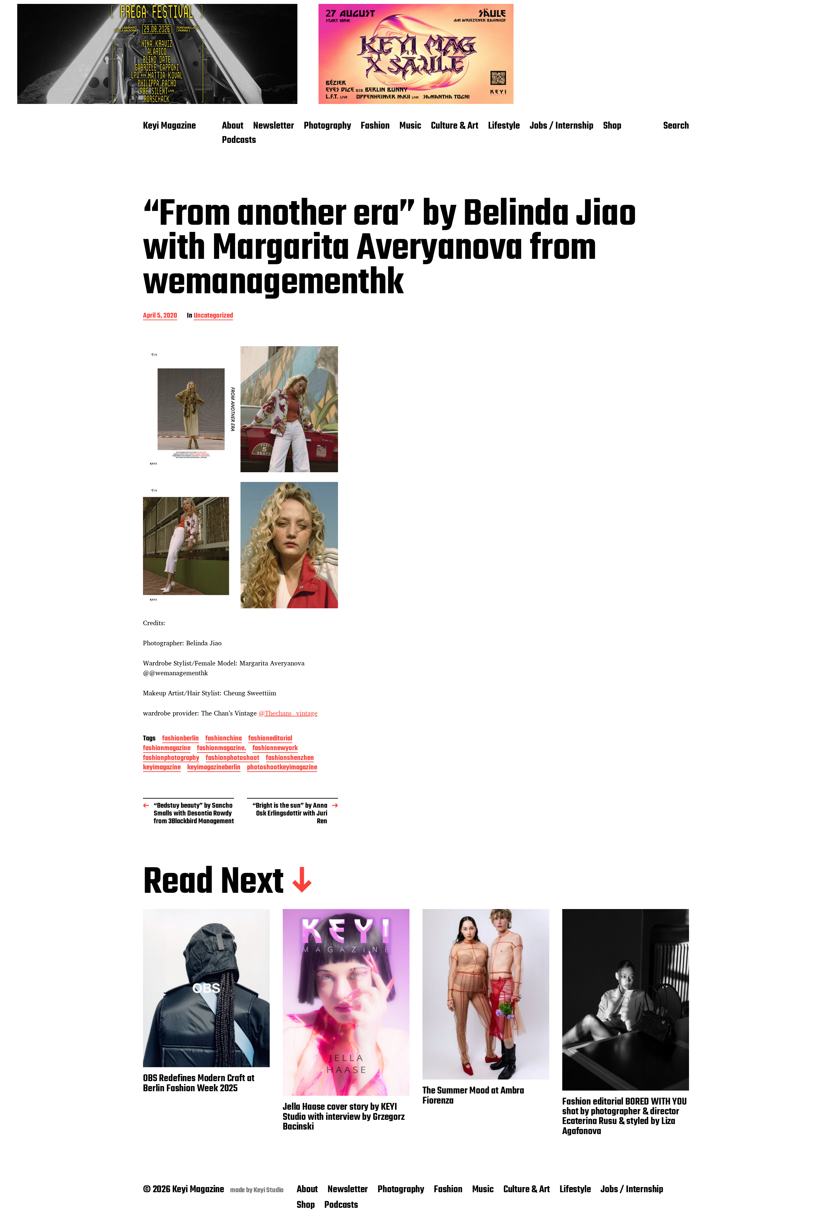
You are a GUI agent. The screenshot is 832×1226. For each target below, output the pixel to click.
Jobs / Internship (561, 126)
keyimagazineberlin (213, 768)
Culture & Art (454, 126)
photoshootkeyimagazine (282, 768)
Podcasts (239, 140)
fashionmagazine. (221, 749)
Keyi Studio (269, 1190)
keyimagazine (162, 768)
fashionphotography (171, 758)
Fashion (375, 126)
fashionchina (223, 739)
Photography (327, 126)
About (232, 126)
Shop (612, 126)
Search (676, 126)
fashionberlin (180, 739)
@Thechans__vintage (288, 713)
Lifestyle (504, 126)
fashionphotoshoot (232, 758)
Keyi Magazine (169, 126)
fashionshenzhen (290, 758)
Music (410, 126)
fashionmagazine (166, 749)
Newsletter (273, 126)
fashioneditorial (270, 739)
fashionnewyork (275, 749)
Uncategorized (213, 316)
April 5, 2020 (160, 316)
